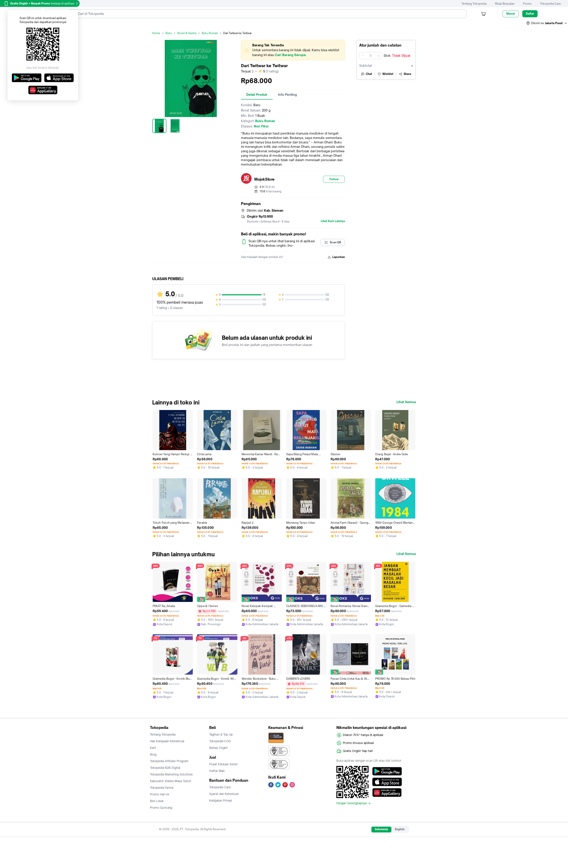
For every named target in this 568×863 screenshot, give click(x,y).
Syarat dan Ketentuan (224, 794)
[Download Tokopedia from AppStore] (387, 781)
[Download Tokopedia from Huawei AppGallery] (387, 792)
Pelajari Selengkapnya (351, 803)
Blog (153, 754)
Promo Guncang (161, 807)
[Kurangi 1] (362, 55)
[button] (547, 23)
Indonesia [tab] (381, 829)
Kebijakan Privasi (220, 800)
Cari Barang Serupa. (290, 55)
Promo (527, 3)
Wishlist (387, 74)
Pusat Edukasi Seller (223, 764)
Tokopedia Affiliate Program (169, 761)
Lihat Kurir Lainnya (333, 221)
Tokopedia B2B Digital (165, 767)
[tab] (257, 95)
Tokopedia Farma (161, 787)
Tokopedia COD (220, 741)
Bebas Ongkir (218, 748)
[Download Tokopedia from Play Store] (387, 771)
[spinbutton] (370, 55)
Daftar (530, 13)
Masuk (510, 13)
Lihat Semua (406, 402)
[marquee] (293, 50)
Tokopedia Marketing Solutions (171, 774)
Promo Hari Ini (159, 794)
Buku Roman (210, 33)
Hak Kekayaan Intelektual (167, 741)
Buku (169, 33)
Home (156, 33)
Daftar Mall (217, 771)
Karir (153, 748)
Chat (369, 74)
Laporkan (338, 257)
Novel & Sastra (186, 33)
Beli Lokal (157, 801)
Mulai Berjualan (505, 3)
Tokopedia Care (550, 3)
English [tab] (399, 829)
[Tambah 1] (378, 55)
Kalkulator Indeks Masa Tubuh (170, 781)
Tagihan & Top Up (221, 734)
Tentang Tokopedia (474, 3)
